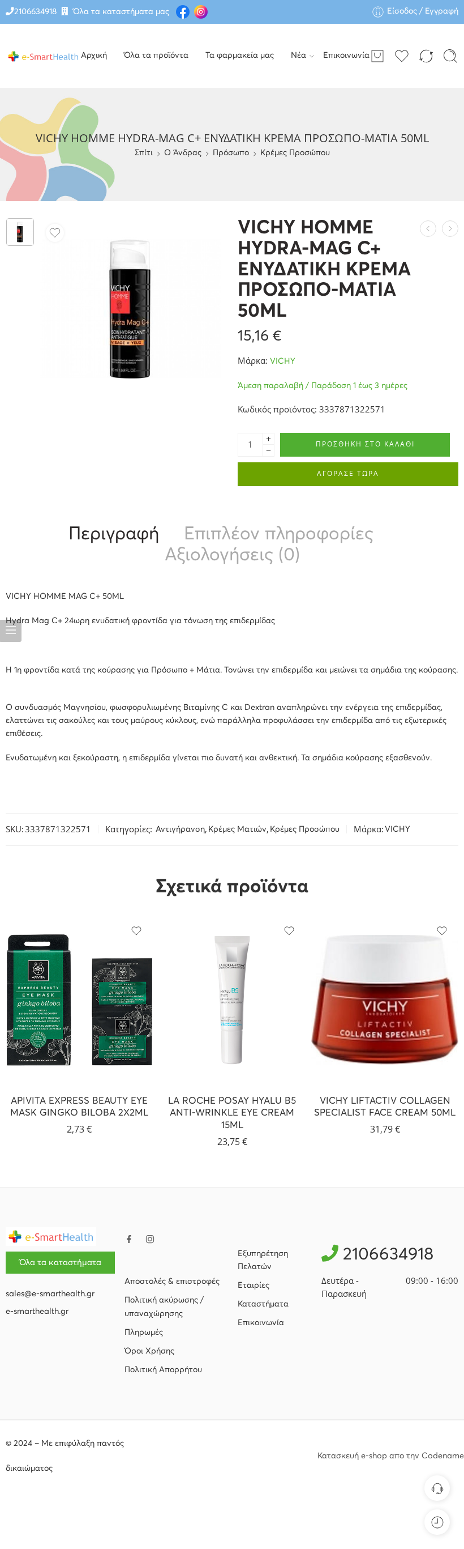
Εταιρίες (253, 1286)
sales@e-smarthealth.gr (50, 1294)
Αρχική (94, 55)
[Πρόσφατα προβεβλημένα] (437, 1522)
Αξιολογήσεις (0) (232, 555)
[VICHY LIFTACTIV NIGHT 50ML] (428, 228)
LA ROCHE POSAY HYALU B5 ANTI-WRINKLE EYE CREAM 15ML (232, 1113)
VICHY (282, 361)
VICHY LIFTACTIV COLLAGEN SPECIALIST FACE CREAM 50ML (385, 1107)
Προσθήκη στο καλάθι (365, 444)
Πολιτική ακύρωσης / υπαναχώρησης (164, 1306)
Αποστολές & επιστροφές (172, 1282)
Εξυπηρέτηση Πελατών (263, 1260)
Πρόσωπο (231, 153)
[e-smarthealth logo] (51, 1236)
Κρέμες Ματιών (237, 829)
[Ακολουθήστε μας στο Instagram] (150, 1239)
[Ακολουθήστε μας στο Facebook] (129, 1239)
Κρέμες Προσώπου (295, 153)
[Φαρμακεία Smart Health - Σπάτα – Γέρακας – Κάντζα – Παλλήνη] (43, 56)
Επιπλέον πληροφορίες (278, 534)
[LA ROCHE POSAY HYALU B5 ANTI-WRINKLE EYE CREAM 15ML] (232, 1000)
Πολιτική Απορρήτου (163, 1370)
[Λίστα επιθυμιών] (55, 233)
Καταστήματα (263, 1304)
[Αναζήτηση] (450, 56)
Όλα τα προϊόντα (156, 55)
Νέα (298, 55)
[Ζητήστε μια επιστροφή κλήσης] (437, 1488)
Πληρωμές (143, 1333)
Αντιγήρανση (180, 829)
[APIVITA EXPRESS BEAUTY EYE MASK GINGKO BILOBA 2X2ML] (79, 1000)
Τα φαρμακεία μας (239, 55)
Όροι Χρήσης (149, 1351)
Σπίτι (144, 153)
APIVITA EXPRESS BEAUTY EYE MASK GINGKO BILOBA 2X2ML (79, 1107)
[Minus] (268, 451)
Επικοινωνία (346, 55)
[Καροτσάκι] (377, 56)
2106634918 (35, 12)
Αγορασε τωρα (348, 473)
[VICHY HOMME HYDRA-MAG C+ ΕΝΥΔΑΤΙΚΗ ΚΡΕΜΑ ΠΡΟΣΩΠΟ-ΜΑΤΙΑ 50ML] (20, 232)
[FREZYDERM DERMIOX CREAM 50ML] (450, 228)
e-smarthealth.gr (37, 1312)
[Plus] (268, 439)
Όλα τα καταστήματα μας (121, 12)
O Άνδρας (182, 153)
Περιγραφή (113, 534)
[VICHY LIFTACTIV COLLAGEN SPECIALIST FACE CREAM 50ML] (384, 1000)
